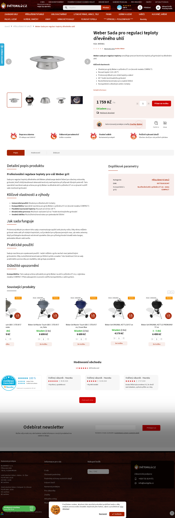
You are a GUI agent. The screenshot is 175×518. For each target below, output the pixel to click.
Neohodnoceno (109, 49)
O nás (42, 2)
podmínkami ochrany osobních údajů (127, 433)
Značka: (120, 49)
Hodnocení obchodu (87, 362)
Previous (169, 292)
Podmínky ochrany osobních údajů (81, 2)
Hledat (106, 8)
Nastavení (103, 514)
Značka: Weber (136, 124)
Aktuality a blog (161, 2)
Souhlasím (118, 514)
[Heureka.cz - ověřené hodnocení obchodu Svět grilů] (21, 390)
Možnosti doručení (107, 113)
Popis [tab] (15, 152)
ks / (93, 471)
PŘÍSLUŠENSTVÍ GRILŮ (160, 180)
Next (173, 292)
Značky (148, 2)
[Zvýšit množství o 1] (149, 104)
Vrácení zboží (104, 2)
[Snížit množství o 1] (137, 104)
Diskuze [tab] (56, 152)
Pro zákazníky (136, 2)
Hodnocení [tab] (35, 152)
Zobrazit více (87, 400)
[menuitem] (11, 14)
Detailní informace (99, 90)
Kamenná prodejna (120, 2)
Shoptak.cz (23, 514)
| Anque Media (31, 514)
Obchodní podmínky (56, 2)
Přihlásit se (151, 428)
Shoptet (12, 514)
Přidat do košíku (161, 103)
